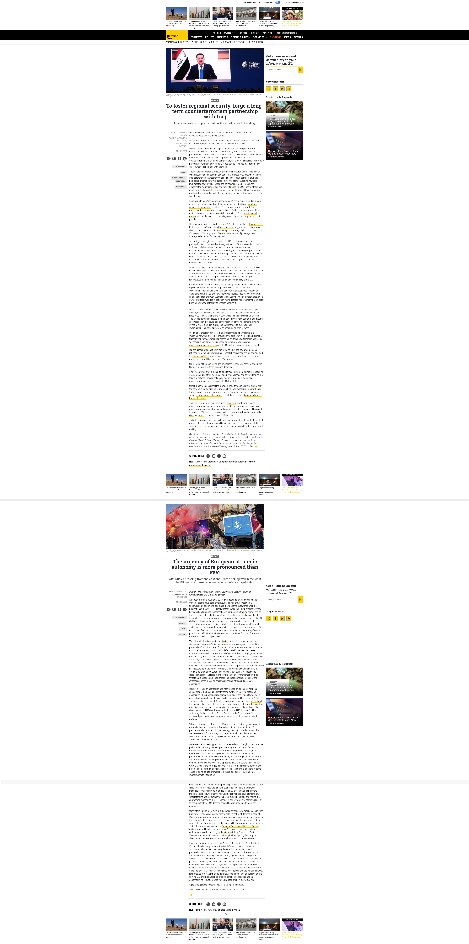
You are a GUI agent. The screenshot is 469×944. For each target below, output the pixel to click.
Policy (209, 37)
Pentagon (239, 42)
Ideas (287, 37)
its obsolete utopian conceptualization (216, 838)
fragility (243, 612)
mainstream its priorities (212, 790)
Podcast (243, 32)
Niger (201, 415)
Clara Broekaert (179, 592)
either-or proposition (223, 157)
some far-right (205, 769)
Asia (234, 647)
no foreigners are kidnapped (209, 395)
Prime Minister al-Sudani (234, 181)
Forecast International (286, 32)
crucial (199, 253)
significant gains (222, 753)
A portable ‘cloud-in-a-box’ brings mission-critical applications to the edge (282, 121)
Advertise (267, 32)
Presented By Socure (276, 157)
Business (222, 37)
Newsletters (229, 32)
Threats (196, 37)
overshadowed (209, 287)
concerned (208, 148)
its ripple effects (208, 644)
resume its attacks (200, 356)
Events (298, 37)
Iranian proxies (212, 187)
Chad (191, 415)
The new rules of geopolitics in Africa (222, 910)
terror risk (246, 644)
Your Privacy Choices (267, 2)
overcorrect (195, 151)
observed (231, 403)
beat (261, 270)
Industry (183, 42)
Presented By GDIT (275, 127)
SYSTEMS (275, 37)
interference (208, 262)
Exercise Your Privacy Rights (294, 2)
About (216, 32)
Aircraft (226, 42)
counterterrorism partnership (203, 345)
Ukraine (224, 641)
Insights (255, 32)
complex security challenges (226, 375)
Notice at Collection (248, 2)
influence (232, 187)
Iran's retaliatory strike (252, 284)
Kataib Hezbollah (226, 227)
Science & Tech (240, 37)
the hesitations (225, 832)
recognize (258, 273)
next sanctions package (200, 784)
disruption (256, 701)
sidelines (208, 312)
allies (233, 765)
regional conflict (231, 733)
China (251, 42)
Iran (260, 42)
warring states (231, 300)
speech (253, 656)
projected (194, 756)
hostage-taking (256, 224)
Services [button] (259, 37)
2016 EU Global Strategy (217, 609)
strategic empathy (213, 171)
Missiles (213, 42)
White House (199, 42)
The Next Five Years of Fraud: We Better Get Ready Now (284, 152)
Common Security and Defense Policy (240, 826)
